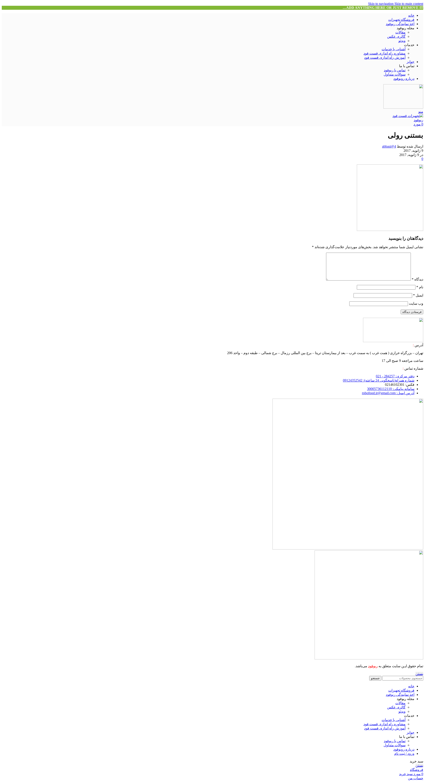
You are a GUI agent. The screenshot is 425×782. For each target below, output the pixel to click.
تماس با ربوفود (395, 70)
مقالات (400, 32)
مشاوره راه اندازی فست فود (384, 53)
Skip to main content (408, 4)
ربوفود (373, 666)
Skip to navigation (381, 4)
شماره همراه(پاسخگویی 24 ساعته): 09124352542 (378, 380)
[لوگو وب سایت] (403, 107)
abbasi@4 (389, 146)
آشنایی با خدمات (394, 49)
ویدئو (402, 41)
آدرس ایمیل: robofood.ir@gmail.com (388, 393)
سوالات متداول (395, 74)
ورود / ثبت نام (404, 753)
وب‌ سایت (416, 303)
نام (419, 287)
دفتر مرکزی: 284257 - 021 (395, 376)
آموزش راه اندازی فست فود (385, 57)
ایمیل (418, 295)
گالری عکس (396, 36)
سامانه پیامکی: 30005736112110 (390, 389)
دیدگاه (417, 279)
